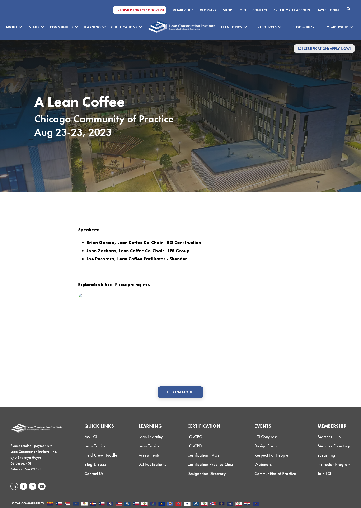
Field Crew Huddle (100, 455)
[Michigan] (153, 504)
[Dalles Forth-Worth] (101, 504)
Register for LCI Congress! (141, 10)
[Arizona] (50, 504)
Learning (92, 27)
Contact (259, 10)
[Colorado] (93, 504)
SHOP (227, 10)
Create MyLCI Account (292, 10)
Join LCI (324, 473)
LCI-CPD (194, 446)
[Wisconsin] (256, 504)
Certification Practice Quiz (210, 464)
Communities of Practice (275, 473)
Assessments (149, 455)
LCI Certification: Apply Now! (324, 48)
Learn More (180, 392)
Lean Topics (231, 27)
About (11, 27)
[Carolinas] (67, 504)
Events (33, 27)
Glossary (208, 10)
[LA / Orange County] (144, 504)
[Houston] (136, 504)
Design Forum (266, 446)
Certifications (124, 27)
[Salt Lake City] (230, 504)
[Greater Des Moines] (127, 504)
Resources (267, 27)
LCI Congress (265, 436)
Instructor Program (334, 464)
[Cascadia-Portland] (76, 504)
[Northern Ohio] (213, 504)
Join (242, 10)
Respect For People (271, 455)
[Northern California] (204, 504)
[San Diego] (238, 504)
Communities (62, 27)
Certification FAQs (203, 455)
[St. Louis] (247, 504)
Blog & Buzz (303, 27)
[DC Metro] (110, 504)
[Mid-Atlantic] (161, 504)
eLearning (326, 455)
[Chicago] (84, 504)
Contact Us (93, 473)
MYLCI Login (328, 10)
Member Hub (182, 10)
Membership (337, 27)
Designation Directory (206, 473)
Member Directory (334, 446)
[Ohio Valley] (221, 504)
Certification (204, 426)
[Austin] (59, 504)
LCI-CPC (194, 436)
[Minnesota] (170, 504)
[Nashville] (178, 504)
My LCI (90, 436)
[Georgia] (119, 504)
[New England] (187, 504)
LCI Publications (152, 464)
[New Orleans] (196, 504)
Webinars (263, 464)
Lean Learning (151, 436)
